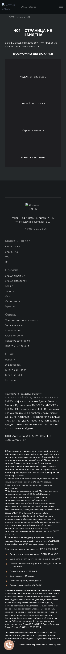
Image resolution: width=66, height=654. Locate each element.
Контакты (10, 380)
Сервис (10, 314)
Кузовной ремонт (15, 335)
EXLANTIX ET (12, 251)
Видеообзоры (13, 365)
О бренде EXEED (15, 375)
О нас (9, 354)
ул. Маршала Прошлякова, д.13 (33, 222)
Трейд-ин (10, 291)
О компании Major (15, 370)
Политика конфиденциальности (23, 394)
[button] (61, 7)
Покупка (12, 270)
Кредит (9, 286)
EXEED (9, 401)
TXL (7, 420)
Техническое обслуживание (21, 320)
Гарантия (10, 306)
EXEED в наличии (15, 276)
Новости (10, 359)
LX (13, 420)
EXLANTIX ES (12, 246)
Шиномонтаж (13, 330)
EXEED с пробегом (16, 281)
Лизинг (9, 296)
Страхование (12, 301)
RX (6, 262)
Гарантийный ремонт (17, 346)
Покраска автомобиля (17, 341)
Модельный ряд (17, 241)
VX (6, 257)
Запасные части (14, 325)
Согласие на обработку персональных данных (31, 397)
